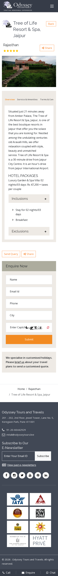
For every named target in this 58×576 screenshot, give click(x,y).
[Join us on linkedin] (46, 475)
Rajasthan (34, 389)
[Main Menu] (52, 6)
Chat (52, 572)
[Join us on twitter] (22, 475)
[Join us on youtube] (30, 475)
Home (21, 389)
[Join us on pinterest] (38, 475)
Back (51, 24)
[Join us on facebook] (6, 475)
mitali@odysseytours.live (20, 434)
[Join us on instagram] (14, 475)
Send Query (11, 254)
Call (8, 572)
